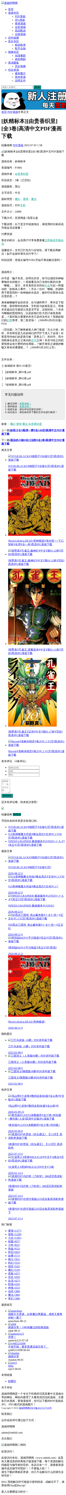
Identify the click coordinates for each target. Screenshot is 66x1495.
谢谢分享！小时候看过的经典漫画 (28, 1327)
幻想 (9, 320)
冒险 (14, 1234)
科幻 (14, 1262)
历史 (14, 1277)
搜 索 (37, 87)
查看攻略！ (25, 403)
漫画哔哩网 (24, 1408)
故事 (14, 1255)
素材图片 (20, 73)
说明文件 (20, 80)
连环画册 (13, 37)
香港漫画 (20, 23)
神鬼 (14, 1287)
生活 (14, 1280)
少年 (14, 1245)
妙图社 (12, 1381)
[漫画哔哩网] (9, 3)
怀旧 (14, 1252)
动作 (14, 1291)
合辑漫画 (20, 34)
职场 (14, 1284)
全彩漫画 (20, 27)
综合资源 (13, 69)
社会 (47, 285)
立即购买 (50, 240)
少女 (14, 1237)
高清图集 (13, 62)
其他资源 (20, 77)
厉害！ (12, 1337)
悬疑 (14, 1273)
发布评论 (7, 795)
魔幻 (17, 199)
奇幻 (14, 1298)
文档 (22, 205)
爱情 (25, 199)
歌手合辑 (20, 48)
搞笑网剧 (20, 59)
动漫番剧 (20, 55)
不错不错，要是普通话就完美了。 (28, 1346)
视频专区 (13, 52)
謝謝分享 (13, 1356)
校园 (14, 1241)
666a (10, 1365)
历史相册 (20, 66)
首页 (11, 9)
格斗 (14, 1259)
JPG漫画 (20, 20)
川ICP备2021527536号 (41, 1408)
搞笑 (14, 1266)
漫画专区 (13, 12)
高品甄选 (20, 30)
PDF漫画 (20, 16)
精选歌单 (20, 44)
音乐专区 (13, 41)
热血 (14, 1248)
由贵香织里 (21, 173)
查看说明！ (25, 406)
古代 (34, 340)
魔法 (34, 199)
